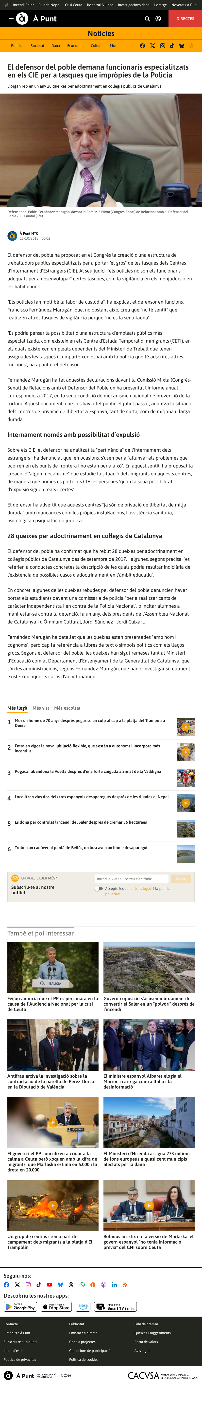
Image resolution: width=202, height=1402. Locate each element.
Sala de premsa (146, 1324)
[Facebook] (142, 45)
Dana (55, 45)
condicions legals (138, 888)
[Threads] (192, 45)
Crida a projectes (82, 1342)
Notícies (101, 33)
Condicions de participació (90, 1351)
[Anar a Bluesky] (61, 1285)
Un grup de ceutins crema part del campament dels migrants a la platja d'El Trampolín (49, 1242)
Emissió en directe (83, 1333)
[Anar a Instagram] (29, 1285)
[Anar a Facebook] (7, 1285)
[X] (152, 45)
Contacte (11, 1324)
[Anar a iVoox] (93, 1285)
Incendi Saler (23, 5)
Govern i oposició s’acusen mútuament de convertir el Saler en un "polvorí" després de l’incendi (149, 1004)
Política (17, 45)
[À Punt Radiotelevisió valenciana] (30, 1375)
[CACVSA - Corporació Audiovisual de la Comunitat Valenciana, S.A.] (162, 1375)
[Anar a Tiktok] (39, 1285)
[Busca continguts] (147, 19)
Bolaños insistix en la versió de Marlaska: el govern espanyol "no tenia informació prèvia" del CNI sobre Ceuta (148, 1242)
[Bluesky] (182, 45)
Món (113, 45)
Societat (37, 45)
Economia (75, 45)
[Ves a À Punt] (36, 18)
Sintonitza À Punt (17, 1333)
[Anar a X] (18, 1285)
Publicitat (76, 1324)
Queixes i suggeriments (153, 1333)
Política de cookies (83, 1360)
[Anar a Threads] (72, 1285)
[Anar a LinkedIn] (115, 1285)
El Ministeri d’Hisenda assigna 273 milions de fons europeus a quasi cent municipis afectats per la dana (146, 1159)
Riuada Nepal (49, 5)
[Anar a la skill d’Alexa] (83, 1307)
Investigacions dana (134, 5)
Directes (185, 18)
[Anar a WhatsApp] (83, 1285)
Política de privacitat (20, 1360)
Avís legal (142, 1351)
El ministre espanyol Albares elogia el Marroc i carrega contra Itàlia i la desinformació (142, 1081)
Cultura (96, 45)
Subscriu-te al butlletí (20, 1342)
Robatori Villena (100, 5)
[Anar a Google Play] (20, 1307)
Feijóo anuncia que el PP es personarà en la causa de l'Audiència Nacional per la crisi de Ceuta (52, 1004)
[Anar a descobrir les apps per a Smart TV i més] (115, 1307)
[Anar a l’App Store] (56, 1307)
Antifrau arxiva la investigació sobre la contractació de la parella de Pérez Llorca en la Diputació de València (50, 1081)
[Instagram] (162, 45)
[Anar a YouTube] (50, 1285)
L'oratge (160, 5)
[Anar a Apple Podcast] (104, 1285)
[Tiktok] (172, 45)
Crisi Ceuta (73, 5)
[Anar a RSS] (126, 1285)
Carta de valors (146, 1342)
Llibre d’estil (13, 1351)
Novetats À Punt (184, 5)
